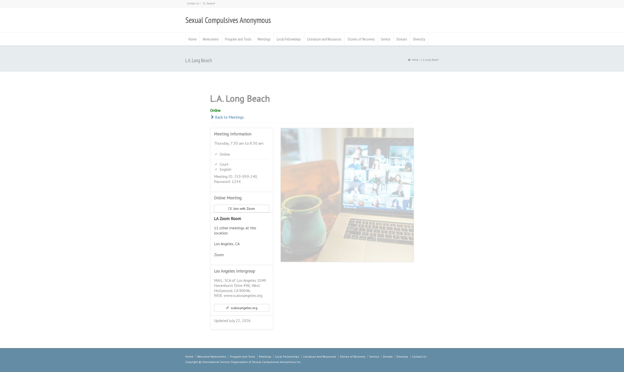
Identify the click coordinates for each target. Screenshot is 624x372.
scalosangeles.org (243, 308)
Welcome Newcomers (211, 356)
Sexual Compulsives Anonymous (228, 20)
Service (385, 39)
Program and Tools (238, 39)
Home (192, 39)
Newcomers (211, 39)
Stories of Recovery (361, 39)
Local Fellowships (289, 39)
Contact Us (193, 3)
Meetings (264, 39)
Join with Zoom (243, 208)
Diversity (419, 39)
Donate (402, 39)
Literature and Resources (324, 39)
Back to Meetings (229, 117)
